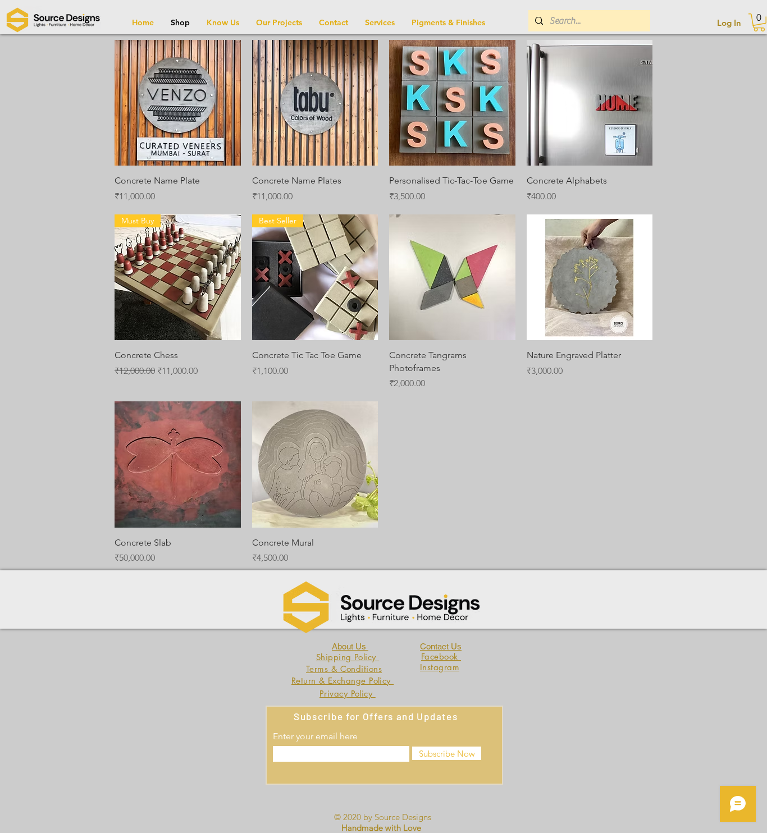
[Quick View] (178, 103)
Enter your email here (315, 736)
